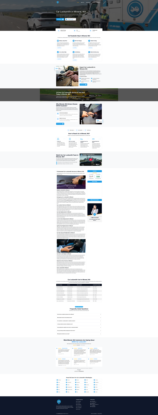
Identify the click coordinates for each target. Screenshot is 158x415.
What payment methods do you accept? (63, 333)
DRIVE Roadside (60, 413)
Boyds (87, 382)
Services (98, 2)
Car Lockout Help (62, 52)
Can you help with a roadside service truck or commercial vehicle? (67, 327)
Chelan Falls (96, 382)
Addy (59, 384)
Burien (87, 387)
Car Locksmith (79, 407)
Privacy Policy (100, 413)
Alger (59, 389)
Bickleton (78, 389)
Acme (59, 382)
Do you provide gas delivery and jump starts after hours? (66, 330)
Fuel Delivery (77, 52)
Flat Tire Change (78, 40)
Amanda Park (69, 382)
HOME (78, 2)
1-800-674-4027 (60, 142)
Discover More (82, 84)
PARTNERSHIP (88, 2)
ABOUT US (82, 2)
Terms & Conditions (94, 413)
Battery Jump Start (63, 40)
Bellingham (78, 387)
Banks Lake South (69, 389)
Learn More (59, 47)
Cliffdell (96, 387)
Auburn (68, 384)
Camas (87, 389)
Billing (93, 2)
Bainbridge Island (69, 387)
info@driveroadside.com (95, 404)
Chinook (96, 384)
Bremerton (87, 384)
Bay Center (78, 382)
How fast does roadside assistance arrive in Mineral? (65, 314)
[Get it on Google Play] (99, 95)
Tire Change (79, 401)
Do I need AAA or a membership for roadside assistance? (66, 320)
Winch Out (78, 409)
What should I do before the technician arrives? (64, 317)
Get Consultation (59, 123)
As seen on (79, 369)
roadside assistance (69, 200)
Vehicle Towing (94, 40)
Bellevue (78, 384)
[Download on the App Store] (92, 95)
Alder (59, 387)
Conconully (96, 389)
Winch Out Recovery (95, 52)
